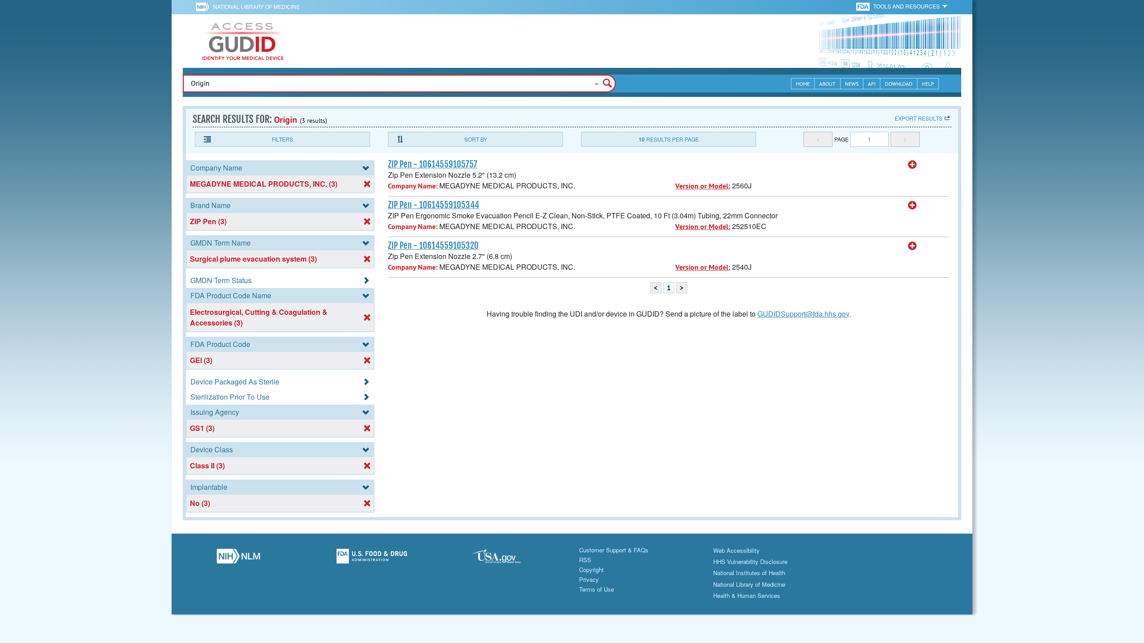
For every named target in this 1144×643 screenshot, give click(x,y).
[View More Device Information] (912, 164)
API (871, 83)
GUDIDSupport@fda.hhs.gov (803, 314)
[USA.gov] (505, 558)
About (827, 83)
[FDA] (863, 6)
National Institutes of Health (749, 572)
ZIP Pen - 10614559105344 (433, 205)
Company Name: (412, 186)
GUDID (243, 41)
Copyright (591, 569)
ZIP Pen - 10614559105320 (433, 245)
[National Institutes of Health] (204, 6)
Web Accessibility (736, 550)
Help (928, 83)
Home (803, 83)
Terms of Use (596, 589)
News (851, 83)
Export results (918, 118)
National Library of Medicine (256, 6)
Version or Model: (702, 186)
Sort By (475, 139)
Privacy (589, 579)
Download (899, 83)
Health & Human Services (746, 595)
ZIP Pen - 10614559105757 (432, 164)
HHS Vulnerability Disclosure (750, 561)
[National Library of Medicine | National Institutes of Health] (238, 558)
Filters (282, 139)
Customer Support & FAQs (613, 550)
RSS (585, 559)
